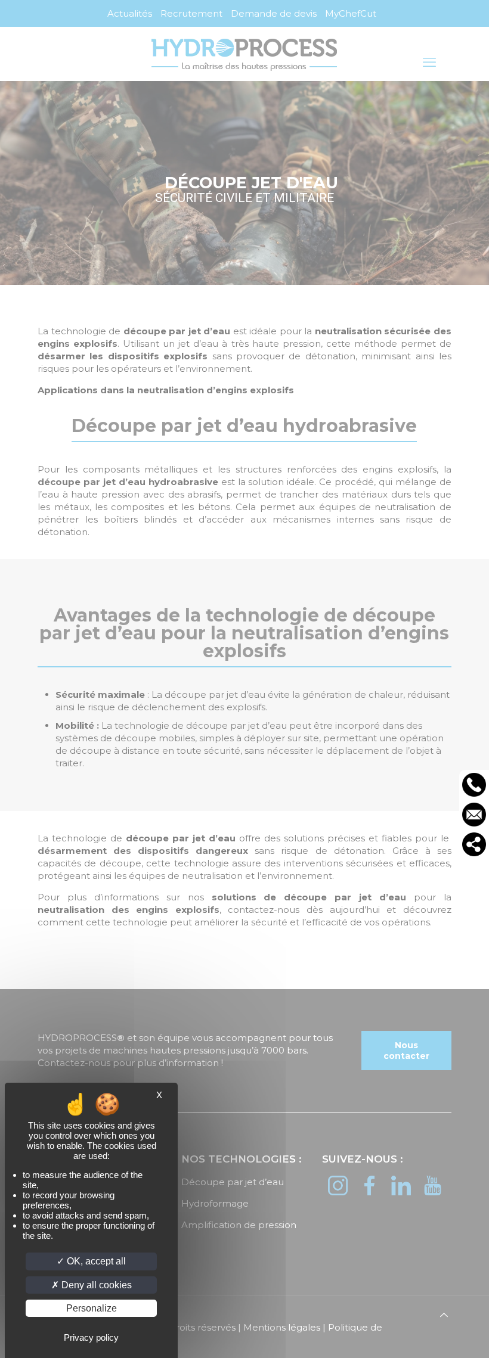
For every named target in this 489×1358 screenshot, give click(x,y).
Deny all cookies (95, 1285)
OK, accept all (95, 1261)
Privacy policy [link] (91, 1337)
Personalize (91, 1308)
